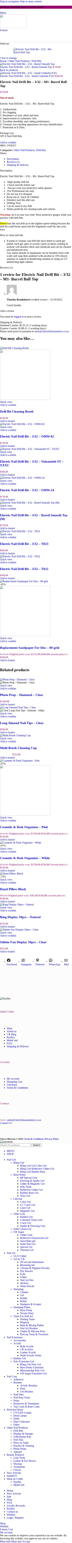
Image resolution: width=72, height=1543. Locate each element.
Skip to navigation (10, 1)
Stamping (18, 1289)
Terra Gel (25, 1195)
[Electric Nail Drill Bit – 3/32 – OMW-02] (22, 424)
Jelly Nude (25, 1186)
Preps (16, 1400)
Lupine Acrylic (28, 1352)
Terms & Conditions (17, 1087)
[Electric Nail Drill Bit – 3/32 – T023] (20, 531)
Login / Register (15, 1517)
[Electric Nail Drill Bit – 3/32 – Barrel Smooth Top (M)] (29, 502)
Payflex (11, 1037)
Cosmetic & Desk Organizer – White (25, 858)
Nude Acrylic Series (30, 1355)
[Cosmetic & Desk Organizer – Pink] (20, 760)
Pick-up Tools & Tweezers (34, 1334)
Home (3, 61)
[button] (7, 421)
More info (11, 1541)
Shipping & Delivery (18, 1046)
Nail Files (18, 1394)
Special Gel (26, 1247)
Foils (22, 1274)
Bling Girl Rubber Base (32, 1171)
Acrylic (17, 1343)
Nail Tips (18, 1439)
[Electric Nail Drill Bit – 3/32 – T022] (20, 556)
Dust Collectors (21, 1421)
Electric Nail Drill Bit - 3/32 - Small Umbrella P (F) (27, 76)
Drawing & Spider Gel (32, 1180)
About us (11, 1031)
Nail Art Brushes (29, 1328)
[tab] (13, 158)
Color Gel (25, 1201)
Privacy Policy (52, 1139)
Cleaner (24, 1292)
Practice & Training (23, 1445)
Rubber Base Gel (29, 1192)
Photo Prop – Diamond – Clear (21, 695)
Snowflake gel (27, 1241)
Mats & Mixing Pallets (32, 1325)
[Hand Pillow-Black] (11, 873)
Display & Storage (23, 1433)
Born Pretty (19, 1174)
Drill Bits (36, 61)
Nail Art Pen (26, 1280)
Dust (22, 1388)
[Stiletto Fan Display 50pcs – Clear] (19, 929)
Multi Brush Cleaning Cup (18, 748)
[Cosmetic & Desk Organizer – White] (20, 842)
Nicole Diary (27, 1313)
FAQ (9, 1043)
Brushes (17, 1382)
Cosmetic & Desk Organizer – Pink (24, 827)
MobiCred (12, 1040)
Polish (23, 1301)
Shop (9, 1028)
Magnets (24, 1322)
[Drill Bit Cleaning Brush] (14, 348)
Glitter (23, 1277)
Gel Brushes (26, 1391)
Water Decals (27, 1286)
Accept (26, 1541)
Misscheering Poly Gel (32, 1370)
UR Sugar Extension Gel (33, 1373)
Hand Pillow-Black (13, 889)
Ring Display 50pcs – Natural (20, 917)
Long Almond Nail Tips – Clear (22, 723)
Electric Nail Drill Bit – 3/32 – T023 (24, 544)
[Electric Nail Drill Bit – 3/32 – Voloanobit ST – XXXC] (30, 449)
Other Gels (19, 1213)
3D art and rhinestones (32, 1262)
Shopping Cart (14, 1081)
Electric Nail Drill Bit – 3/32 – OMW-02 (27, 436)
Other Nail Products (19, 61)
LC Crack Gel (27, 1204)
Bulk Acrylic (27, 1346)
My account (13, 1078)
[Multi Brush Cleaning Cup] (15, 735)
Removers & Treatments (26, 1403)
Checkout (12, 1084)
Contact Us (6, 1123)
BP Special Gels (28, 1177)
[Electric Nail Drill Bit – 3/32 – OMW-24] (22, 477)
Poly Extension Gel (23, 1361)
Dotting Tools (27, 1319)
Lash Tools (19, 1457)
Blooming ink (27, 1265)
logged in (19, 316)
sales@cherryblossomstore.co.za (51, 331)
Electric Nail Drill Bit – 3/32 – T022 (24, 569)
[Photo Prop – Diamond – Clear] (17, 679)
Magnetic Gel (27, 1210)
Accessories (19, 1340)
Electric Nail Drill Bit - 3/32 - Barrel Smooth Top (26, 67)
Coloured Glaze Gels (31, 1219)
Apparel (17, 1451)
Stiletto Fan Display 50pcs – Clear (23, 942)
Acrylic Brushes (28, 1385)
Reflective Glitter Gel (31, 1189)
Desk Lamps (20, 1415)
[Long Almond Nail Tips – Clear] (18, 707)
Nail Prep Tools (21, 1397)
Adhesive (18, 1379)
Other (16, 1424)
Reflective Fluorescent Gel (34, 1238)
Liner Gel (25, 1207)
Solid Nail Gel (27, 1244)
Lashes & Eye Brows (24, 1460)
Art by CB (19, 1259)
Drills (16, 1418)
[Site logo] (13, 27)
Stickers (24, 1283)
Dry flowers (26, 1271)
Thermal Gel (26, 1250)
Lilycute (17, 1198)
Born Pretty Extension (32, 1367)
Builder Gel (19, 1358)
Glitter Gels (26, 1234)
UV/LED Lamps (22, 1412)
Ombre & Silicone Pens (32, 1331)
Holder (23, 1298)
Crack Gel (25, 1222)
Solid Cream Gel (22, 1228)
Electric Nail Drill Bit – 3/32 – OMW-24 (27, 490)
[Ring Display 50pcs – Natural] (17, 904)
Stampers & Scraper (30, 1304)
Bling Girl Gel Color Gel (33, 1165)
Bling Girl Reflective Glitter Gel (37, 1168)
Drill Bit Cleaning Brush (16, 411)
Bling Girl (18, 1162)
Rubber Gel (26, 1216)
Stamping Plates (21, 1307)
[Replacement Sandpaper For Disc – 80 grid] (24, 581)
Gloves (17, 1469)
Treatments (19, 1466)
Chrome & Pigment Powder (35, 1268)
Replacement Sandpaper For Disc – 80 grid (29, 647)
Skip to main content (31, 1)
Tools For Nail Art (23, 1316)
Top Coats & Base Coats (26, 1406)
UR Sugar (18, 1231)
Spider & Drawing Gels (32, 1225)
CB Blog (11, 1034)
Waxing (17, 1463)
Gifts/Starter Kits (22, 1436)
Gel (22, 1295)
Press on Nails (20, 1442)
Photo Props (19, 1448)
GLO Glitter (19, 1256)
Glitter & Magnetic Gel (32, 1183)
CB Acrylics (26, 1349)
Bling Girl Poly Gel (30, 1364)
